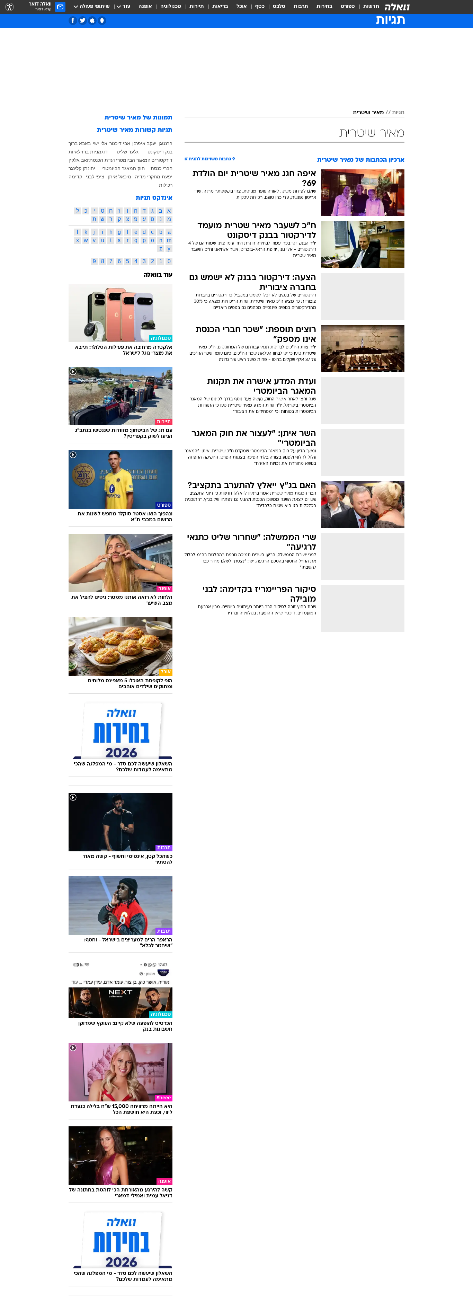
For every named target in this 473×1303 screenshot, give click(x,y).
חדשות (371, 6)
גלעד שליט (128, 151)
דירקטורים (161, 160)
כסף (260, 6)
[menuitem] (367, 7)
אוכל (242, 6)
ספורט (348, 6)
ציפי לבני (95, 176)
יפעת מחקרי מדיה (153, 176)
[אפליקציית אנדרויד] (102, 20)
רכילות (165, 185)
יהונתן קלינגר (82, 168)
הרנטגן (165, 143)
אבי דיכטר (119, 143)
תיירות (196, 6)
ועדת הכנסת (102, 160)
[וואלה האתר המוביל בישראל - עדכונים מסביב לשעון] (397, 6)
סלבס (279, 6)
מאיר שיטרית (368, 113)
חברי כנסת (161, 168)
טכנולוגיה (170, 6)
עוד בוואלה (158, 275)
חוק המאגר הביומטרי (123, 168)
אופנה (145, 6)
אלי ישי (100, 143)
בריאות (220, 6)
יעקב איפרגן (144, 143)
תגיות (398, 113)
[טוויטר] (82, 20)
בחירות (324, 6)
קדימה (75, 176)
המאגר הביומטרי (133, 160)
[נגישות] (9, 7)
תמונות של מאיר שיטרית (138, 118)
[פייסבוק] (73, 20)
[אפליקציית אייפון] (92, 20)
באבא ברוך (80, 143)
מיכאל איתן (119, 176)
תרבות (301, 6)
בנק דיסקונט (160, 151)
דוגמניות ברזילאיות (88, 151)
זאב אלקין (79, 160)
